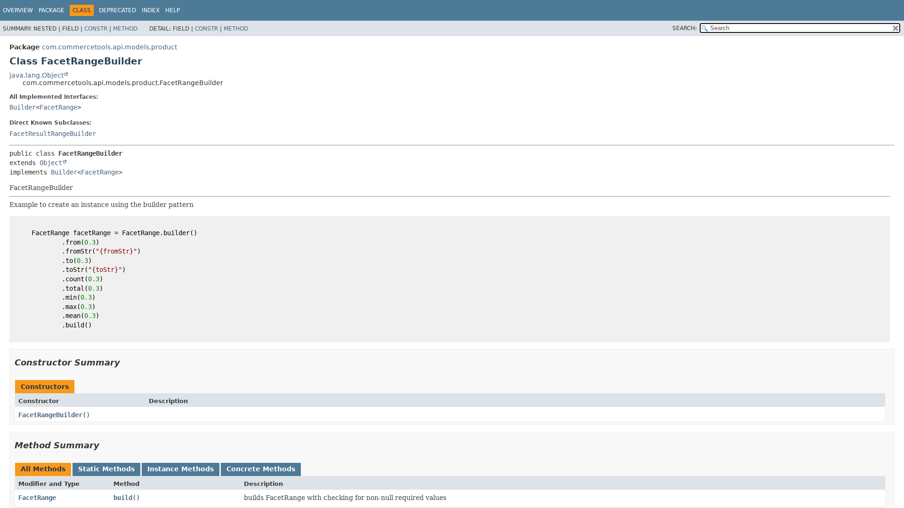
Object (51, 163)
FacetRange (58, 107)
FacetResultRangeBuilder (52, 133)
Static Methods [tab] (106, 469)
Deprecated (117, 10)
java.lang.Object (36, 75)
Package (52, 10)
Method (125, 28)
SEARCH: (684, 28)
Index (151, 10)
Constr (95, 28)
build (122, 497)
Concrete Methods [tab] (260, 469)
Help (172, 10)
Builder (22, 107)
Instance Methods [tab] (180, 469)
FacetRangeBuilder (50, 415)
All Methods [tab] (43, 469)
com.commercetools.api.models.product (109, 47)
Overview (18, 10)
